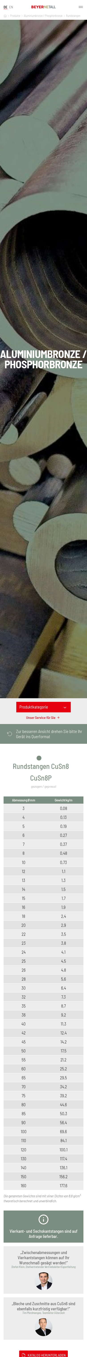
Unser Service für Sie (41, 717)
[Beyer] (5, 15)
